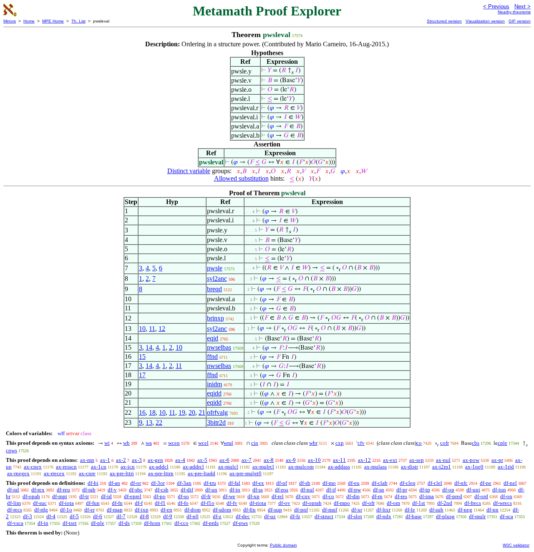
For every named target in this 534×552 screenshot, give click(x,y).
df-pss (281, 489)
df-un (211, 489)
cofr (444, 443)
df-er (89, 510)
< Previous (496, 6)
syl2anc (217, 278)
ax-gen (155, 460)
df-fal (234, 483)
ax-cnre (87, 473)
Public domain (283, 545)
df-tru (210, 483)
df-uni (473, 489)
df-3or (158, 483)
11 (152, 328)
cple (502, 443)
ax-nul (443, 460)
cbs (475, 443)
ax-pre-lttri (122, 473)
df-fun (93, 503)
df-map (115, 510)
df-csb (162, 489)
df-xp (253, 496)
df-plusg (445, 516)
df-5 (74, 516)
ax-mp (87, 460)
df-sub (436, 510)
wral (228, 443)
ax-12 (364, 460)
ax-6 (224, 460)
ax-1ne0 (474, 467)
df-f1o (207, 503)
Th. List (78, 21)
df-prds (211, 523)
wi (107, 443)
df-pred (454, 496)
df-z (217, 516)
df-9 (167, 516)
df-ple (97, 523)
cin (254, 443)
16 (142, 412)
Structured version (444, 21)
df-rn (377, 496)
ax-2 (121, 460)
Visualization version (485, 21)
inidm (214, 384)
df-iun (499, 489)
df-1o (66, 510)
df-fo (183, 503)
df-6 (97, 516)
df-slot (355, 516)
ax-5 (202, 460)
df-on (506, 496)
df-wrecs (502, 503)
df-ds (124, 523)
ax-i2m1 (441, 467)
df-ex (258, 483)
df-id (106, 496)
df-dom (192, 510)
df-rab (89, 489)
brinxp (215, 318)
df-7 (121, 516)
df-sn (378, 489)
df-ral (13, 489)
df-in (234, 489)
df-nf (281, 483)
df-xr (356, 510)
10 (142, 328)
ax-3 (137, 460)
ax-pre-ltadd (201, 473)
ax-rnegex (18, 473)
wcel (203, 443)
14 (149, 347)
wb (126, 443)
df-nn (492, 510)
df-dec (243, 516)
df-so (183, 496)
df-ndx (383, 516)
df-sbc (136, 489)
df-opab (31, 496)
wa (149, 443)
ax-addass (339, 467)
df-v (112, 489)
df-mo (329, 483)
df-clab (380, 483)
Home (29, 21)
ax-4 (180, 460)
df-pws (240, 523)
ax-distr (409, 467)
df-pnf (301, 510)
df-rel (278, 496)
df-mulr (477, 516)
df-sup (275, 510)
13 (149, 422)
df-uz (270, 516)
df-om (393, 503)
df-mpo (342, 503)
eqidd (214, 393)
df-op (448, 489)
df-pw (354, 489)
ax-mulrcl (263, 467)
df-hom (152, 523)
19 (182, 412)
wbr (313, 443)
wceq (174, 443)
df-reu (63, 489)
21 (202, 412)
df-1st (418, 503)
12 (162, 328)
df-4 (50, 516)
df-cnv (303, 496)
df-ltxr (383, 510)
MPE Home (53, 21)
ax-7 (247, 460)
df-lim (14, 503)
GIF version (520, 21)
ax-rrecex (54, 473)
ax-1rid (506, 467)
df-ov (284, 503)
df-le (410, 510)
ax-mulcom (301, 467)
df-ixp (142, 510)
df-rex (38, 489)
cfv (361, 443)
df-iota (66, 503)
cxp (339, 443)
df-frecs (472, 503)
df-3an (184, 483)
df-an (114, 483)
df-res (401, 496)
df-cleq (408, 483)
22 (159, 422)
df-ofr (368, 503)
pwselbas (219, 347)
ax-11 (339, 460)
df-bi (93, 483)
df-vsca (15, 523)
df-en (166, 510)
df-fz (295, 516)
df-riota (257, 503)
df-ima (426, 496)
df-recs (14, 510)
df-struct (324, 516)
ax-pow (471, 460)
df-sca (506, 516)
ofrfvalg (217, 412)
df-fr (206, 496)
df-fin (249, 510)
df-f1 (160, 503)
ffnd (212, 356)
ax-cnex (33, 467)
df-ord (481, 496)
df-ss (257, 489)
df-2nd (444, 503)
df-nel (510, 483)
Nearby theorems (514, 12)
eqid (212, 338)
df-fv (232, 503)
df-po (160, 496)
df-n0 (192, 516)
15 (142, 356)
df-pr (401, 489)
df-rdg (41, 510)
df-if (331, 489)
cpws (11, 450)
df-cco (181, 523)
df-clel (435, 483)
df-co (328, 496)
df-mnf (329, 510)
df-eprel (132, 496)
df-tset (70, 523)
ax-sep (416, 460)
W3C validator (516, 545)
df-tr (84, 496)
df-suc (40, 503)
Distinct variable (188, 170)
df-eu (354, 483)
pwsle (214, 268)
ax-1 (105, 460)
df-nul (307, 489)
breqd (214, 288)
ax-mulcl (228, 467)
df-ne (485, 483)
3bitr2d (216, 422)
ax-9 (291, 460)
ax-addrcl (193, 467)
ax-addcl (159, 467)
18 (152, 412)
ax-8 (269, 460)
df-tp (424, 489)
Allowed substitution (241, 178)
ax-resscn (66, 467)
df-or (135, 483)
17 (142, 374)
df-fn (117, 503)
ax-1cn (98, 467)
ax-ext (390, 460)
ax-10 (314, 460)
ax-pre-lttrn (161, 473)
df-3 (27, 516)
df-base (414, 516)
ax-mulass (375, 467)
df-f (139, 503)
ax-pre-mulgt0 (245, 473)
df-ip (43, 523)
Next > (522, 6)
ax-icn (128, 467)
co (419, 443)
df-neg (465, 510)
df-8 (144, 516)
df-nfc (461, 483)
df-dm (353, 496)
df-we (229, 496)
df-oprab (312, 503)
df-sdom (222, 510)
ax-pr (497, 460)
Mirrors (9, 21)
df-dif (187, 489)
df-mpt (59, 496)
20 (192, 412)
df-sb (304, 483)
